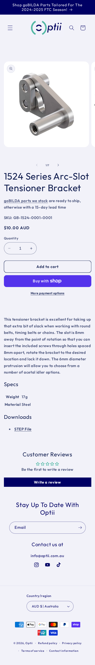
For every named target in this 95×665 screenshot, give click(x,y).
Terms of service (33, 650)
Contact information (64, 650)
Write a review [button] (47, 482)
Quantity (11, 238)
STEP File (23, 428)
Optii (29, 643)
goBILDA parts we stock (26, 200)
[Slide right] (58, 165)
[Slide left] (37, 165)
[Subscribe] (80, 528)
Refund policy (47, 643)
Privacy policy (72, 643)
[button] (10, 27)
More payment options (48, 293)
